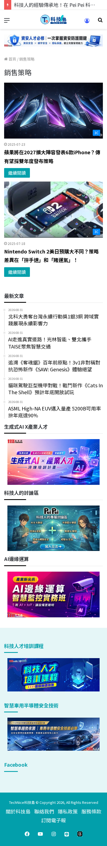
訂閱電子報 (53, 820)
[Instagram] (53, 833)
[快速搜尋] (100, 21)
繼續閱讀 (17, 172)
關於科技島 (18, 811)
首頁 (12, 59)
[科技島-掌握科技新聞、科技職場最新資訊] (53, 19)
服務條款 (91, 811)
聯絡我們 (44, 811)
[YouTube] (40, 833)
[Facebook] (27, 833)
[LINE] (66, 833)
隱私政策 (68, 811)
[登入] (87, 22)
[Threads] (79, 833)
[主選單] (7, 21)
